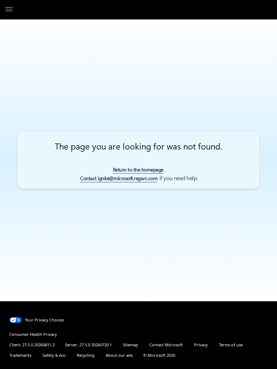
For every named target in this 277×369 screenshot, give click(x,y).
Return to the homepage (138, 170)
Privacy (201, 344)
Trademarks (20, 355)
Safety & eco (54, 355)
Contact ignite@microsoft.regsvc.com (118, 178)
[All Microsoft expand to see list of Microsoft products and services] (9, 9)
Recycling (85, 355)
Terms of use (231, 344)
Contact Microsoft (166, 344)
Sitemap (130, 344)
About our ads (119, 355)
